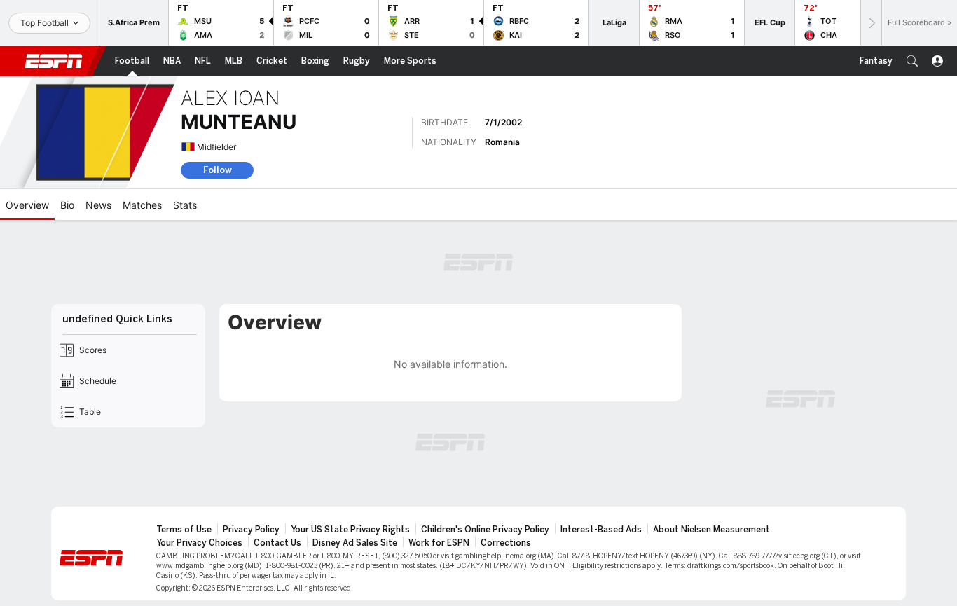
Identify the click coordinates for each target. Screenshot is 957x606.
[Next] (870, 23)
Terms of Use (184, 530)
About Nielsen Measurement (711, 530)
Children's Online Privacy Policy (485, 530)
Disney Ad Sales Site (354, 543)
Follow (217, 170)
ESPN (54, 61)
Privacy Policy (251, 530)
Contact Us (277, 543)
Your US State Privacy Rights (350, 530)
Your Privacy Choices (199, 543)
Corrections (506, 543)
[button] (912, 61)
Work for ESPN (438, 543)
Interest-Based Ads (601, 530)
